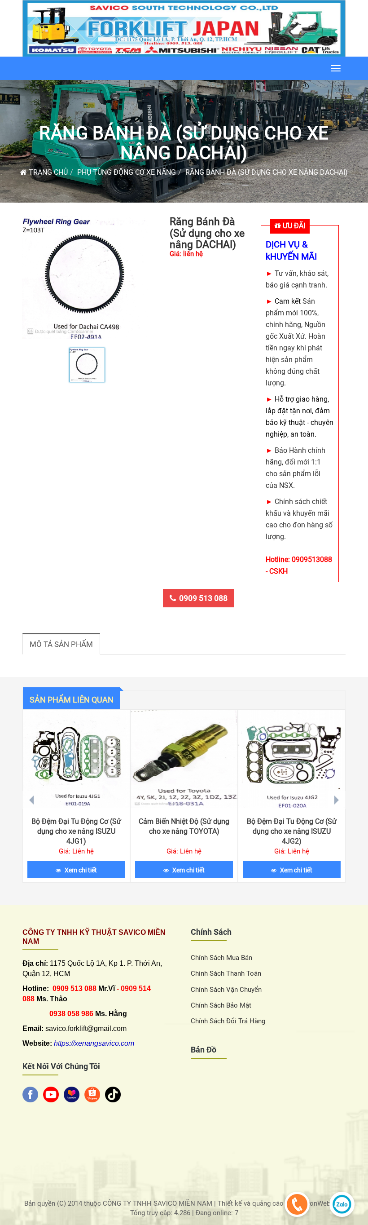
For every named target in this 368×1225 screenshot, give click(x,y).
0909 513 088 (203, 598)
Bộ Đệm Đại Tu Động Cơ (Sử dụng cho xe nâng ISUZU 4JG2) (292, 831)
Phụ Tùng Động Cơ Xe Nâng (126, 172)
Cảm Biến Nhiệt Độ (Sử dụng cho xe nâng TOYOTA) (184, 826)
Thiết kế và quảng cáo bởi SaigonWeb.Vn (280, 1203)
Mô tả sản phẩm (61, 644)
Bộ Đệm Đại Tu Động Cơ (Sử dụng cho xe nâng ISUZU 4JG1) (76, 831)
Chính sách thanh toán (226, 973)
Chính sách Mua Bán (221, 958)
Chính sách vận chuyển (226, 990)
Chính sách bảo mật (221, 1005)
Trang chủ (47, 172)
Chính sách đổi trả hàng (228, 1021)
